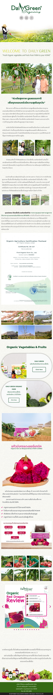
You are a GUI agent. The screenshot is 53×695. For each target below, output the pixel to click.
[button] (2, 606)
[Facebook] (21, 18)
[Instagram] (31, 18)
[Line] (26, 18)
